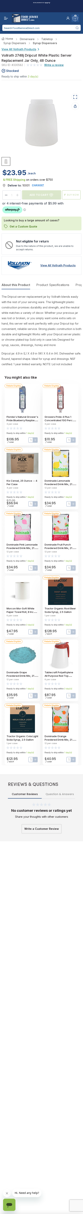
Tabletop (47, 39)
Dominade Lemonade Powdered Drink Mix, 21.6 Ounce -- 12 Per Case (59, 484)
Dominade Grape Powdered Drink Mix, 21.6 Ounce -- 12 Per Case (21, 676)
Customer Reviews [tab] (25, 794)
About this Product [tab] (16, 285)
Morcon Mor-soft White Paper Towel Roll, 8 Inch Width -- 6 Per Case (21, 612)
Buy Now (73, 194)
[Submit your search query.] (77, 27)
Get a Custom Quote (23, 226)
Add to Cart (39, 195)
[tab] (6, 161)
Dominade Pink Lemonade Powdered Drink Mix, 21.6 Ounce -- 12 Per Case (22, 548)
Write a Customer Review (41, 828)
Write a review (54, 65)
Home (9, 38)
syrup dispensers (14, 43)
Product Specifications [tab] (52, 285)
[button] (68, 18)
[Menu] (5, 18)
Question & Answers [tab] (60, 794)
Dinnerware (27, 39)
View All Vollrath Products (19, 49)
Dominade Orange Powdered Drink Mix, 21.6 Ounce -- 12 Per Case (59, 740)
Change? (38, 185)
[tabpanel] (41, 330)
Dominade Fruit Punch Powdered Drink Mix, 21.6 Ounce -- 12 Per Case (59, 548)
